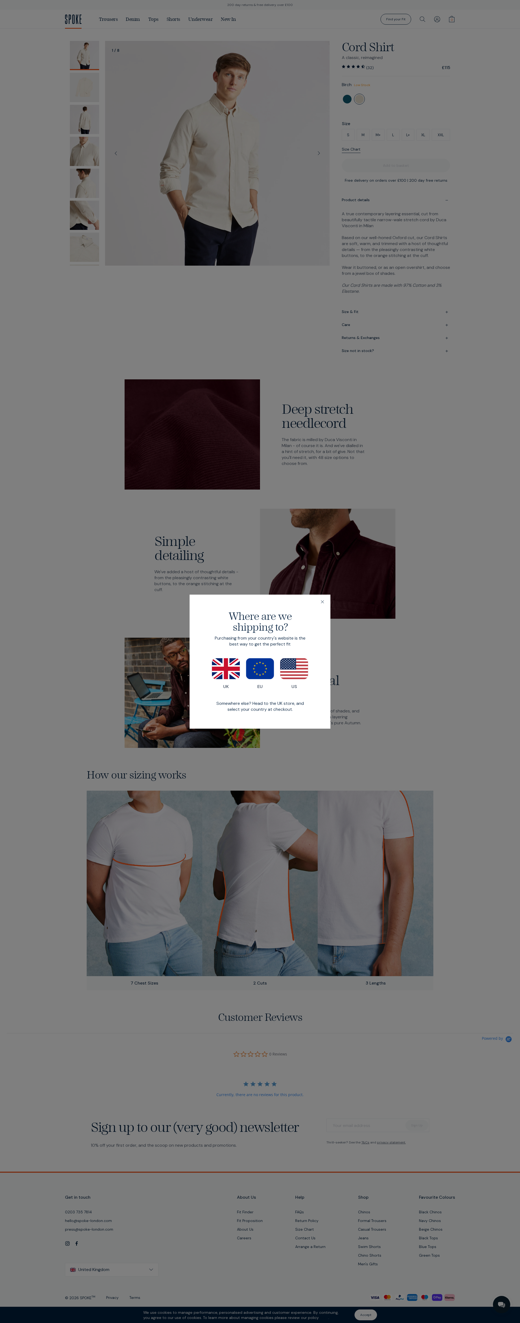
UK (226, 686)
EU (260, 686)
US (294, 686)
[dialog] (260, 662)
